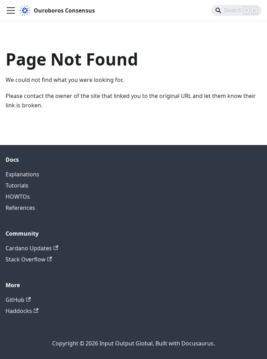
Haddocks (19, 311)
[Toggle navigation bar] (11, 10)
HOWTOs (18, 196)
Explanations (22, 174)
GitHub (15, 300)
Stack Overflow (26, 259)
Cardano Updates (29, 248)
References (20, 208)
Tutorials (17, 185)
